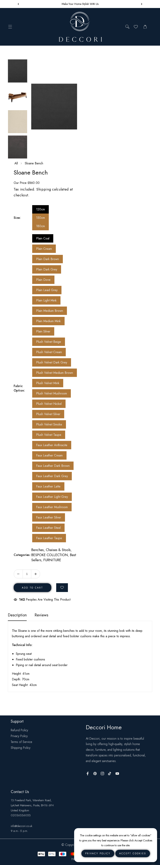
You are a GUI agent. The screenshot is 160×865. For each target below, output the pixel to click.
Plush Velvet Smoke (49, 424)
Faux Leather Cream (49, 455)
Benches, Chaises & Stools (51, 549)
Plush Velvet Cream (49, 352)
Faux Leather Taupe (49, 538)
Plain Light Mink (46, 300)
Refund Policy (19, 730)
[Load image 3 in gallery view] (17, 121)
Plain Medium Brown (49, 310)
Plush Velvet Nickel (49, 403)
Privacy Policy (19, 736)
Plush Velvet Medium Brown (54, 372)
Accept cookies (132, 853)
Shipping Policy (20, 747)
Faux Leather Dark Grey (52, 476)
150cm (40, 217)
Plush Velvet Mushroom (51, 393)
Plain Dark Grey (46, 269)
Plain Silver (43, 331)
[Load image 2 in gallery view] (17, 96)
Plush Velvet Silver (48, 414)
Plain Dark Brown (47, 259)
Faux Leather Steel (48, 528)
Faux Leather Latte (48, 486)
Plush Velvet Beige (48, 341)
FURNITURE (52, 560)
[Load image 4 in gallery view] (17, 147)
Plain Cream (44, 248)
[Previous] (15, 54)
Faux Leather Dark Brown (53, 466)
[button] (141, 4)
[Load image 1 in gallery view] (17, 70)
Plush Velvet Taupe (48, 434)
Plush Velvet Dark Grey (51, 362)
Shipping (43, 189)
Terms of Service (21, 742)
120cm (40, 209)
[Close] (35, 839)
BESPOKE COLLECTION (49, 554)
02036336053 (21, 815)
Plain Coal (42, 238)
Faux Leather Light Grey (52, 497)
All (16, 163)
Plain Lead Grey (47, 290)
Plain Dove (43, 279)
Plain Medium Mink (48, 321)
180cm (40, 226)
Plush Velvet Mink (47, 383)
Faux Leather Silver (48, 517)
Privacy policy (97, 853)
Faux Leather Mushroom (52, 507)
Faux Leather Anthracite (51, 445)
